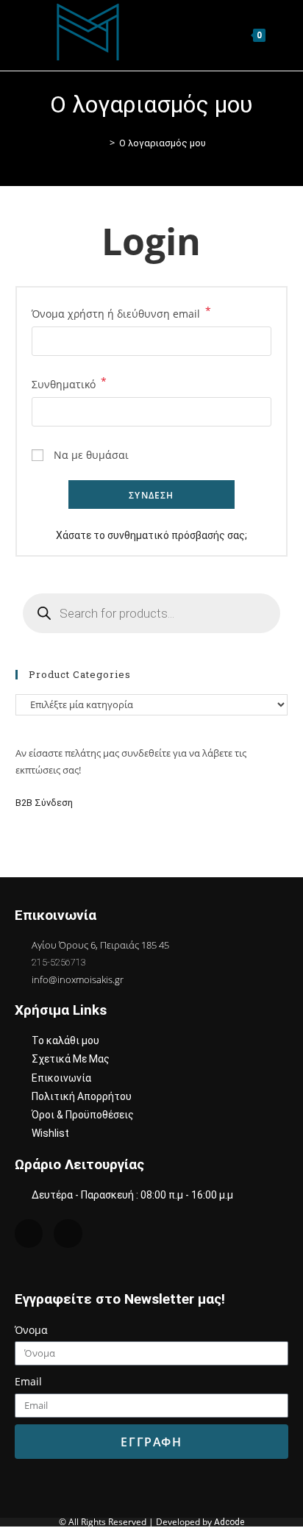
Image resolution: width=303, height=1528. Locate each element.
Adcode (229, 1522)
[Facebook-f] (68, 1233)
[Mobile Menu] (278, 34)
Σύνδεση (151, 495)
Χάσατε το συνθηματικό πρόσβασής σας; (151, 535)
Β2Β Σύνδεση (45, 802)
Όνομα (31, 1330)
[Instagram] (29, 1233)
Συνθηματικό (69, 383)
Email (28, 1381)
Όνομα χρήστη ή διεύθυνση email (121, 312)
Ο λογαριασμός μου (162, 143)
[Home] (101, 143)
